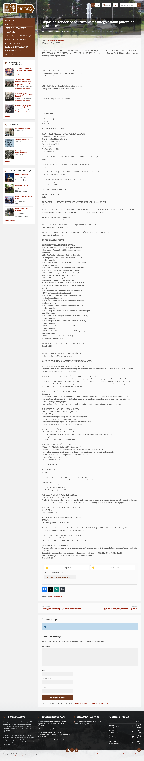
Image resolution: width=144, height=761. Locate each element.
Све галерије (10, 220)
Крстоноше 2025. (21, 185)
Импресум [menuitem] (117, 754)
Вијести (52, 31)
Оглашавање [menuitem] (128, 754)
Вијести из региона (63, 31)
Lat (97, 5)
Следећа (134, 606)
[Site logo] (19, 9)
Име (44, 670)
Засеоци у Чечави (52, 729)
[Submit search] (139, 5)
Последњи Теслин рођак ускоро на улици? (62, 609)
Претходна (46, 606)
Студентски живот (22, 128)
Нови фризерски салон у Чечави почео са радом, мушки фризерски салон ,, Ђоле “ (54, 734)
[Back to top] (139, 750)
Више (7, 116)
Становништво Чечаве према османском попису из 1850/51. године (52, 723)
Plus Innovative (20, 755)
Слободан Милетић (55, 41)
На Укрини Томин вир (62, 740)
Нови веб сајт (97, 722)
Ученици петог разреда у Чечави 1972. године (24, 95)
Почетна (45, 31)
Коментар (47, 646)
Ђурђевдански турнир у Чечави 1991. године (24, 69)
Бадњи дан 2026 (21, 174)
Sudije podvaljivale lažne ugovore (121, 609)
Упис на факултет (22, 139)
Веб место (46, 687)
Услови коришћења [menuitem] (104, 754)
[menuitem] (19, 21)
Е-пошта (46, 679)
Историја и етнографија (23, 74)
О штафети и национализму (21, 151)
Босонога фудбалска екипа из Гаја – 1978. (23, 106)
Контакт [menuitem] (138, 754)
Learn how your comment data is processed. (92, 703)
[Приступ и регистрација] (115, 5)
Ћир (93, 5)
